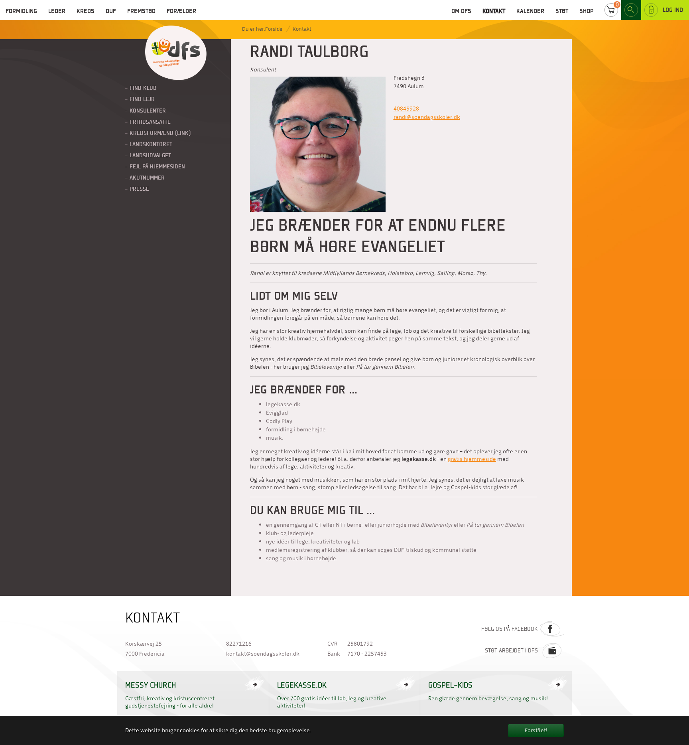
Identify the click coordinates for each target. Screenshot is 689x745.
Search (631, 10)
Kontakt (302, 29)
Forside (273, 29)
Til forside (176, 53)
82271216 (239, 644)
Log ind (673, 10)
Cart (611, 10)
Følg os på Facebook (509, 629)
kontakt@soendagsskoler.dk (262, 654)
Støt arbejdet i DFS (511, 650)
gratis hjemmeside (472, 459)
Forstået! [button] (536, 730)
